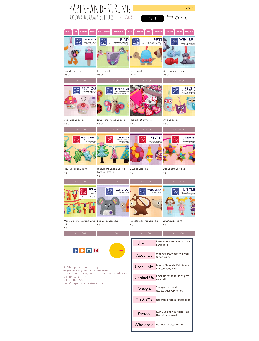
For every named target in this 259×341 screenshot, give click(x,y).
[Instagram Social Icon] (89, 250)
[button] (75, 32)
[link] (178, 18)
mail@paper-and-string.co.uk (83, 283)
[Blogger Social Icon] (82, 250)
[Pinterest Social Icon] (96, 250)
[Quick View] (80, 52)
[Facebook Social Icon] (75, 250)
